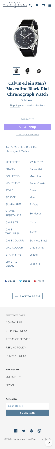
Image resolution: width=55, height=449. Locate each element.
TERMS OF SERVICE (18, 339)
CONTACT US (14, 322)
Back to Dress (29, 296)
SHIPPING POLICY (17, 331)
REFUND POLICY (16, 347)
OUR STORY (13, 377)
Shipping (15, 105)
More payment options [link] (27, 134)
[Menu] (50, 5)
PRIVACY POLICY (16, 356)
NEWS (10, 385)
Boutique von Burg (22, 439)
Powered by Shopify (41, 439)
